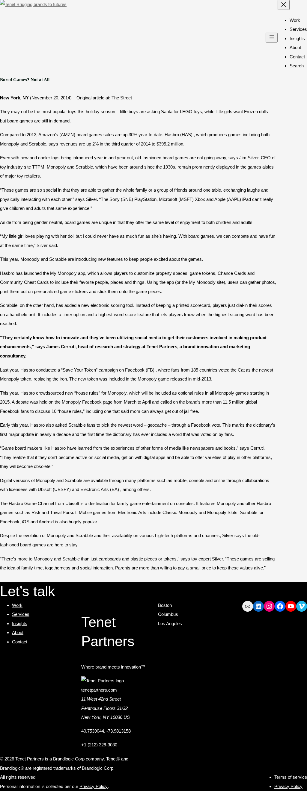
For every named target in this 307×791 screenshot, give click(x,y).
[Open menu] (272, 38)
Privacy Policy (93, 786)
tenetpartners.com (99, 689)
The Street (122, 97)
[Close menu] (284, 5)
